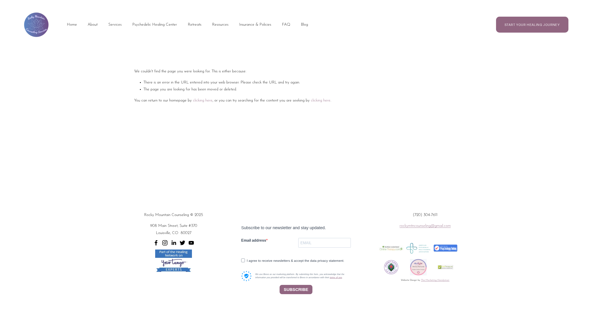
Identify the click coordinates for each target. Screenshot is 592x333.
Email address (253, 240)
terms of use (336, 277)
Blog (304, 25)
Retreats (194, 25)
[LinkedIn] (173, 243)
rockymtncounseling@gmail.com (425, 226)
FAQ (286, 25)
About (93, 25)
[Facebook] (156, 243)
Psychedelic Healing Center (154, 25)
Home (72, 25)
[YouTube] (191, 243)
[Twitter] (182, 243)
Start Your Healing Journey (532, 25)
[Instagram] (165, 243)
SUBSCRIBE (296, 289)
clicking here (203, 100)
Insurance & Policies (255, 25)
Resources (220, 25)
